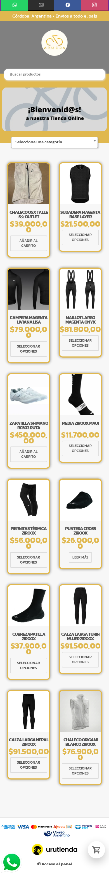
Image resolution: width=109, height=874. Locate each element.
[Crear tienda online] (54, 849)
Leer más (80, 557)
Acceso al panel (56, 864)
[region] (54, 109)
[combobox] (54, 74)
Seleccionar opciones (80, 237)
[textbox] (54, 142)
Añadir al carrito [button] (28, 243)
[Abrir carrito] (96, 849)
